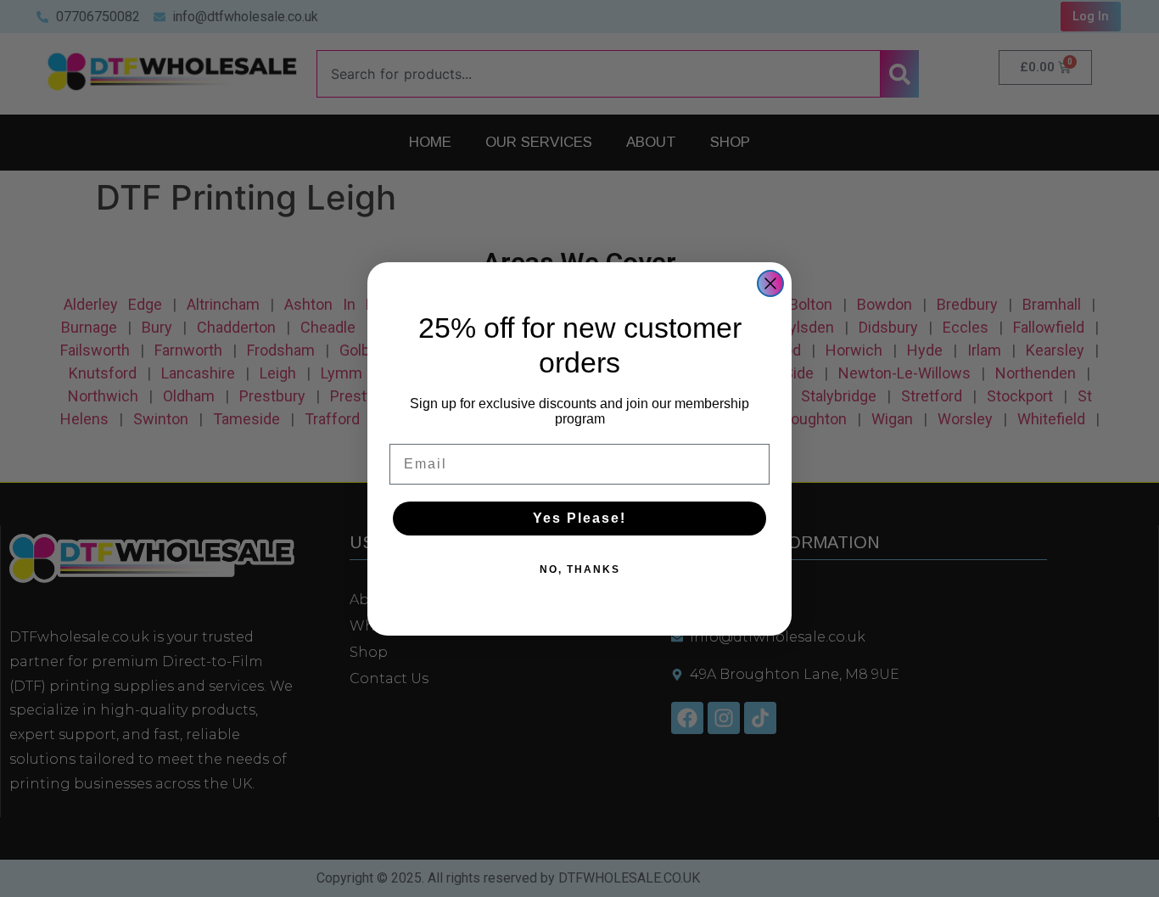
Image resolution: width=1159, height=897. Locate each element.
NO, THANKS (580, 569)
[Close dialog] (770, 283)
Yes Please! (579, 518)
